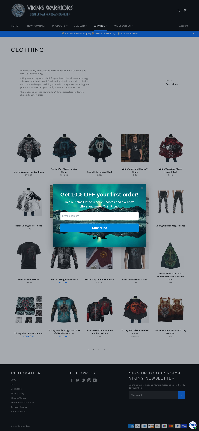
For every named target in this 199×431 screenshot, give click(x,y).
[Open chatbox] (193, 425)
